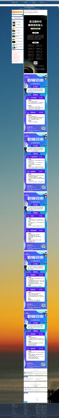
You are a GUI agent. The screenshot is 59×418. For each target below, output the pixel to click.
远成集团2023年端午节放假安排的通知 (18, 44)
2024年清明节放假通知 (18, 24)
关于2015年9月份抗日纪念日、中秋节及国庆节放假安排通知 (41, 380)
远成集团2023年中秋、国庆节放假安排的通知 (18, 36)
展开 (58, 7)
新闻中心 (28, 10)
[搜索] (22, 15)
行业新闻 (14, 13)
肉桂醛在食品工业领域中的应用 (18, 27)
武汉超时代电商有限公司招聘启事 (31, 12)
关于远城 (39, 416)
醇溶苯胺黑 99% (26, 409)
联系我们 (46, 416)
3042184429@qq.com (45, 0)
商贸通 (39, 410)
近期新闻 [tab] (14, 20)
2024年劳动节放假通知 (26, 380)
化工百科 (45, 412)
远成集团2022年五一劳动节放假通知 (16, 61)
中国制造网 (40, 407)
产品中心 (42, 416)
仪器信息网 (46, 407)
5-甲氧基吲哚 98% (26, 408)
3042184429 (38, 0)
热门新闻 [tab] (17, 20)
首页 (27, 10)
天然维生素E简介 (37, 379)
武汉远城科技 (45, 410)
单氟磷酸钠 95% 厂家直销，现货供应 (16, 53)
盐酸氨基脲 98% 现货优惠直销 (16, 54)
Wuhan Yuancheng (28, 416)
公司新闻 (30, 10)
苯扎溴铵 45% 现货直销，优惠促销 (16, 57)
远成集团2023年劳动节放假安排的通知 (28, 379)
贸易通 (39, 412)
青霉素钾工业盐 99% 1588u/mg (28, 410)
